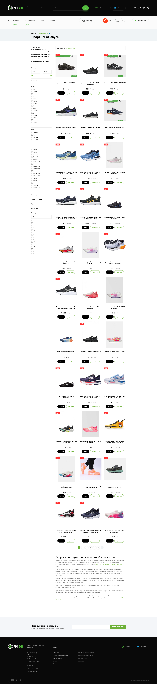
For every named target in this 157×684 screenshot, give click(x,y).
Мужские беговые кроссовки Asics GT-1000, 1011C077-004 (90, 217)
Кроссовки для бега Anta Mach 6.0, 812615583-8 (66, 441)
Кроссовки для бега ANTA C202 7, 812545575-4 (90, 441)
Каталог (102, 7)
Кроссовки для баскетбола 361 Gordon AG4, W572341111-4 (114, 441)
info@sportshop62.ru (32, 671)
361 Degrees (112, 564)
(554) (39, 59)
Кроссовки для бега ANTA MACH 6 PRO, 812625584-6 (66, 486)
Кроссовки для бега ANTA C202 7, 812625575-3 (115, 352)
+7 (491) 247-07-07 (31, 665)
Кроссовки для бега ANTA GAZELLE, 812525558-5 (90, 352)
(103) (35, 47)
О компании (16, 20)
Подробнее (70, 93)
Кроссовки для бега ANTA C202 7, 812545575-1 (115, 307)
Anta (121, 564)
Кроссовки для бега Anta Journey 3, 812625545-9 (90, 128)
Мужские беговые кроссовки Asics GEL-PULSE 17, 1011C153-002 (66, 128)
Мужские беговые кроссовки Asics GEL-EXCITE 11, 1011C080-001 (66, 307)
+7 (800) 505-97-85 (31, 658)
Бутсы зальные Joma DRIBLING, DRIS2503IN (114, 128)
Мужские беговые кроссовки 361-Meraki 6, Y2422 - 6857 (90, 173)
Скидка (35, 80)
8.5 (114, 76)
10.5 (66, 165)
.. (94, 548)
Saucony (106, 564)
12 (72, 165)
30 (98, 548)
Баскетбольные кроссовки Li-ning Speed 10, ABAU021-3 (90, 486)
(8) (40, 56)
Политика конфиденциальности (86, 652)
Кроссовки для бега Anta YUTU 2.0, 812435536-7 (114, 217)
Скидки (27, 24)
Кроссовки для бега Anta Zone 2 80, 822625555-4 (115, 173)
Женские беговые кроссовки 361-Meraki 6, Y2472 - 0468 (114, 397)
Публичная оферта (82, 658)
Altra (118, 564)
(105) (40, 52)
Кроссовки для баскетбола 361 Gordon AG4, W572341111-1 (66, 531)
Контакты (52, 20)
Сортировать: (61, 48)
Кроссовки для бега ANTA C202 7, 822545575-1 (90, 262)
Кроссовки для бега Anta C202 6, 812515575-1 (90, 307)
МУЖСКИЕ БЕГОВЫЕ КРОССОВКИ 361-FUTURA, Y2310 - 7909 (114, 486)
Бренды (15, 24)
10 (70, 121)
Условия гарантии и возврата (60, 655)
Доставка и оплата (30, 20)
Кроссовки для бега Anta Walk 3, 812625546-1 (66, 262)
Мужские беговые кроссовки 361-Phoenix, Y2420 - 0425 (114, 262)
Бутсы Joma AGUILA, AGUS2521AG (66, 83)
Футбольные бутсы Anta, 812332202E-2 (66, 397)
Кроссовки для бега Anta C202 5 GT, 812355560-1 (114, 531)
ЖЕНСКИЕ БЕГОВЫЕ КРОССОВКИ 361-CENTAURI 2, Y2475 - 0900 (90, 531)
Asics (97, 564)
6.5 (86, 255)
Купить (62, 93)
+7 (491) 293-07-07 (31, 656)
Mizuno (102, 564)
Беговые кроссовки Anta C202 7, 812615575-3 (66, 352)
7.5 (86, 76)
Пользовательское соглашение (85, 655)
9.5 (91, 76)
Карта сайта (81, 661)
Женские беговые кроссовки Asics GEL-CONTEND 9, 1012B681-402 (66, 217)
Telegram (120, 7)
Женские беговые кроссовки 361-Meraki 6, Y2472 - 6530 (90, 397)
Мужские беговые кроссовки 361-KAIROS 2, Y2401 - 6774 (66, 173)
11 (92, 121)
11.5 (92, 165)
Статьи (42, 20)
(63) (40, 61)
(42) (38, 49)
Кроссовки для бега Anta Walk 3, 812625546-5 (91, 83)
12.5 (95, 76)
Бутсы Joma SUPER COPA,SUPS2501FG (115, 83)
